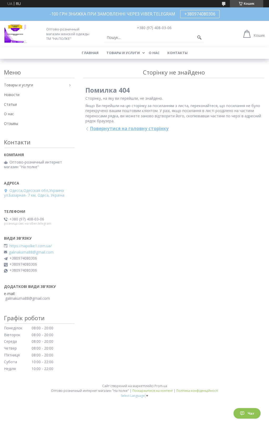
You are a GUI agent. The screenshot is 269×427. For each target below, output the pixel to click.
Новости (11, 94)
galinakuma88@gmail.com (31, 252)
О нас (154, 52)
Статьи (10, 104)
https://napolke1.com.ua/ (30, 246)
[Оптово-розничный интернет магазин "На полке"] (15, 34)
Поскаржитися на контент (152, 390)
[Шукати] (199, 37)
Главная (90, 52)
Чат (251, 413)
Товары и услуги (123, 52)
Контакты (177, 52)
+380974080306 (199, 14)
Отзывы (11, 123)
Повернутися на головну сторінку (129, 128)
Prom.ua (160, 386)
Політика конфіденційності (197, 390)
